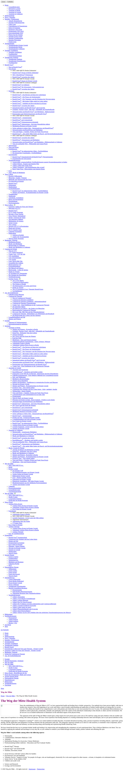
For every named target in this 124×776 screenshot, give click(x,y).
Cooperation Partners (15, 669)
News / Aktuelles (10, 638)
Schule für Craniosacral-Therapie (15, 654)
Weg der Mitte (9, 662)
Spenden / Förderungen (12, 640)
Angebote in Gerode (15, 12)
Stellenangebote (9, 636)
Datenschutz (41, 769)
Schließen (10, 2)
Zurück (3, 2)
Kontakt (7, 659)
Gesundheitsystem (14, 7)
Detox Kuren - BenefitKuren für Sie (16, 673)
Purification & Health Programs (18, 671)
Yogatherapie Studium (11, 645)
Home (6, 5)
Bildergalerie (8, 682)
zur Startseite (5, 630)
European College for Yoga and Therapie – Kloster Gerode (23, 650)
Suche (6, 635)
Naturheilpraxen (10, 680)
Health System (13, 668)
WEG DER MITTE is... (16, 666)
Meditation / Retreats (11, 652)
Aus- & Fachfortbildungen (13, 656)
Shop (6, 626)
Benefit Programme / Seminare (14, 661)
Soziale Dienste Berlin (11, 676)
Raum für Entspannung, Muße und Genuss (18, 675)
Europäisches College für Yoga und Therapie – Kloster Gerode (24, 649)
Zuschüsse (8, 685)
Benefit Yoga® (9, 647)
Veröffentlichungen (10, 683)
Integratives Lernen (14, 8)
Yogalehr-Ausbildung (11, 643)
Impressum (32, 769)
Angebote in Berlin (14, 10)
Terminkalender (9, 642)
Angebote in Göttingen (16, 14)
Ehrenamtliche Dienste (12, 678)
